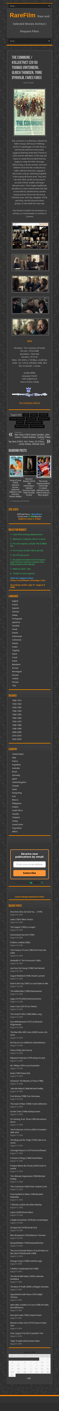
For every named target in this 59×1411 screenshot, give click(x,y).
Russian (15, 675)
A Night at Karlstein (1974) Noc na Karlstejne (29, 1220)
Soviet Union (17, 824)
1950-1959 (16, 714)
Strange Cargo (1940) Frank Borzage (26, 1261)
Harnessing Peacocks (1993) (22, 935)
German (15, 611)
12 (25, 1365)
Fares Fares (31, 419)
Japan (14, 779)
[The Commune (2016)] (29, 112)
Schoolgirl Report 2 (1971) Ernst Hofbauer (28, 1150)
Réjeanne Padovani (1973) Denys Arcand (27, 1058)
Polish (14, 661)
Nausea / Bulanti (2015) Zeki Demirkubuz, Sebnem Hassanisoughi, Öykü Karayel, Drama (29, 487)
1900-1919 (16, 700)
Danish (34, 415)
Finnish (15, 643)
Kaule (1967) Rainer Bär (20, 1073)
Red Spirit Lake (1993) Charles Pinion (26, 1315)
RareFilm (23, 15)
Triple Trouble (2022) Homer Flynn (25, 1341)
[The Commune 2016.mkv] (29, 235)
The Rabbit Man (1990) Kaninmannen (26, 991)
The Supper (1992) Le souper (22, 927)
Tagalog (15, 650)
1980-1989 (16, 725)
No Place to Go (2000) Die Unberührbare (27, 1042)
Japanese (16, 622)
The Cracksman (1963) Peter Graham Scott (28, 1186)
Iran (14, 796)
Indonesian (17, 636)
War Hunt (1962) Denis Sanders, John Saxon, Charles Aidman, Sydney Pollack (33, 434)
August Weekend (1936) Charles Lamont (27, 976)
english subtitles (17, 419)
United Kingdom (19, 782)
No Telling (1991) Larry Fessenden (24, 1065)
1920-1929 (16, 704)
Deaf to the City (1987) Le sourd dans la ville (29, 983)
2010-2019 (16, 736)
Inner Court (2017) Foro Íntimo (23, 1006)
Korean (15, 668)
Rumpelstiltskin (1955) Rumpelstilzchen (26, 1243)
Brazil (14, 772)
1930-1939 (16, 707)
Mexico (15, 800)
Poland (15, 807)
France (15, 761)
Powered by (22, 882)
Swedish (15, 626)
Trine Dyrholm (21, 426)
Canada (15, 786)
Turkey (15, 821)
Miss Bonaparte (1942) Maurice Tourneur (28, 1235)
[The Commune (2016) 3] (29, 305)
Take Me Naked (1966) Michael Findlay (26, 1088)
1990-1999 (16, 728)
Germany (16, 775)
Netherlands (44, 419)
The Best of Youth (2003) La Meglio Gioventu (29, 1287)
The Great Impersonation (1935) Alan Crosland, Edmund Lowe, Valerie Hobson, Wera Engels (43, 488)
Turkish (15, 678)
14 (36, 1365)
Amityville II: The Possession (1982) (25, 960)
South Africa (17, 810)
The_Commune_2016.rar (29, 403)
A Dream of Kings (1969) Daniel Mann (26, 1158)
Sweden (20, 422)
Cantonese (16, 640)
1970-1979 (16, 721)
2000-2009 (16, 732)
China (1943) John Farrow (21, 1050)
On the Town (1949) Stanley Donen (25, 1111)
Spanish (15, 608)
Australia (16, 768)
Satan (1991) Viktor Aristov (21, 919)
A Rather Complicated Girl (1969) (24, 1268)
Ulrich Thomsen (37, 426)
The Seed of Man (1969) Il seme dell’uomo (28, 1104)
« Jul (28, 1378)
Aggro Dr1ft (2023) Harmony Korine (25, 999)
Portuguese (17, 619)
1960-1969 (16, 718)
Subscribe (29, 873)
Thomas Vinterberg (34, 422)
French (15, 604)
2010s (26, 415)
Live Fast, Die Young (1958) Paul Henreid (27, 968)
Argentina (16, 764)
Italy (14, 757)
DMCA (15, 831)
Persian (15, 682)
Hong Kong (17, 793)
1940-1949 (16, 711)
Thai (14, 685)
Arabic (15, 647)
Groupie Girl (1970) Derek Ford (23, 1227)
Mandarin (16, 664)
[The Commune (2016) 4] (29, 326)
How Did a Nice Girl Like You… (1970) (26, 912)
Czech (14, 657)
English (15, 601)
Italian (15, 615)
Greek (14, 629)
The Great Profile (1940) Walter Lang (26, 1014)
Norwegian (17, 671)
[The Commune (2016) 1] (29, 262)
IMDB (29, 341)
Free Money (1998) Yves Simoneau (25, 1096)
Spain (14, 789)
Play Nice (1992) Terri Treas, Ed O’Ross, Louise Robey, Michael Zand (26, 441)
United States (18, 754)
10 (12, 1365)
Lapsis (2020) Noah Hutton (21, 1212)
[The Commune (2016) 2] (29, 284)
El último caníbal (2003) (20, 942)
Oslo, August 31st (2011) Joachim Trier (26, 1333)
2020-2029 (16, 739)
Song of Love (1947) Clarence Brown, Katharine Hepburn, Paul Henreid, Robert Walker (15, 488)
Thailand (16, 817)
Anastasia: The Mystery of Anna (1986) (26, 1081)
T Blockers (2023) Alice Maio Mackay (26, 1204)
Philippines (16, 803)
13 (31, 1365)
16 (48, 1365)
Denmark (43, 415)
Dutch (14, 654)
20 (31, 1369)
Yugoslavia (16, 828)
